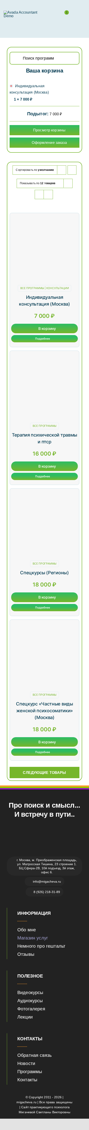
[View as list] (48, 194)
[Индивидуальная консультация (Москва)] (44, 217)
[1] (64, 15)
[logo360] (23, 12)
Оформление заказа (49, 143)
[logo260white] (44, 835)
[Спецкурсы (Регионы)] (44, 493)
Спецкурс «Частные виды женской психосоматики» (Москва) (44, 710)
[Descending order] (72, 170)
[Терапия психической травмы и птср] (44, 355)
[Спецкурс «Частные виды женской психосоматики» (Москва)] (44, 624)
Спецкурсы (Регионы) (44, 572)
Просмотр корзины (49, 130)
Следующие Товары (44, 773)
